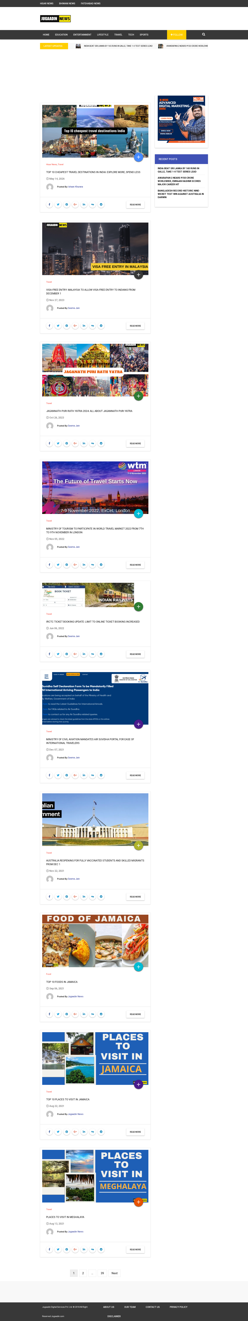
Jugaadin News (75, 996)
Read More (135, 205)
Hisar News (46, 3)
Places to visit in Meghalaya (65, 1217)
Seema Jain (74, 308)
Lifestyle (102, 34)
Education (61, 34)
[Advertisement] (124, 74)
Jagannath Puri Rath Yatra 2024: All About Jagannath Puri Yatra (89, 410)
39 (102, 1273)
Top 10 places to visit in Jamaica (67, 1099)
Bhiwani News (67, 3)
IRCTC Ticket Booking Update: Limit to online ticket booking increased (93, 621)
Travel (118, 34)
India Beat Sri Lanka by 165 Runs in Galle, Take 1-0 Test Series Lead (178, 170)
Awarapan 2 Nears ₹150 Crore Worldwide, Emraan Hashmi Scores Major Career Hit (149, 46)
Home (46, 34)
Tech (131, 34)
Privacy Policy (178, 1307)
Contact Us (153, 1307)
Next (115, 1273)
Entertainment (82, 34)
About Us (108, 1307)
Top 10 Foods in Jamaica (62, 981)
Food (48, 974)
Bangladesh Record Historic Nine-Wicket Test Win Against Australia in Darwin (181, 194)
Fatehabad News (90, 3)
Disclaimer (114, 1316)
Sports (144, 34)
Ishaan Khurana (75, 186)
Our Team (130, 1307)
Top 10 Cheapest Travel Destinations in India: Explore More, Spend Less (93, 172)
